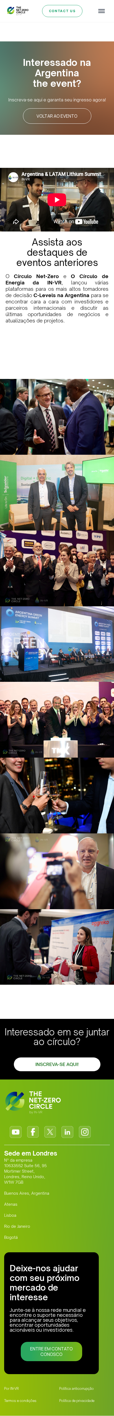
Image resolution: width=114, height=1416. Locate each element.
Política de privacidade (76, 1401)
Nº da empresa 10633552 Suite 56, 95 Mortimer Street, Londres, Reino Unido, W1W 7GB (25, 1171)
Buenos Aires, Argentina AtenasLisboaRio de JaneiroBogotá (26, 1215)
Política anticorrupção (76, 1389)
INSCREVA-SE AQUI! (57, 1064)
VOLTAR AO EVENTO (57, 116)
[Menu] (101, 11)
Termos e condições (20, 1401)
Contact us (62, 11)
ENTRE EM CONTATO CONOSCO (51, 1351)
